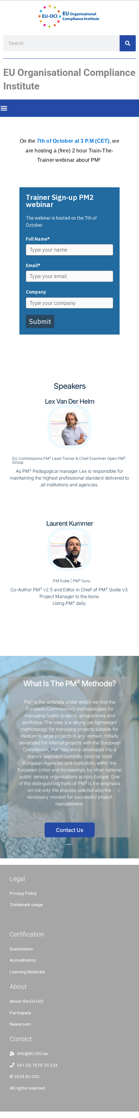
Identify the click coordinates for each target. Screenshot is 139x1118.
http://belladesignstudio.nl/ (37, 919)
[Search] (128, 43)
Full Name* (38, 239)
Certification (27, 934)
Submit (40, 321)
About (18, 986)
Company (36, 292)
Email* (33, 265)
